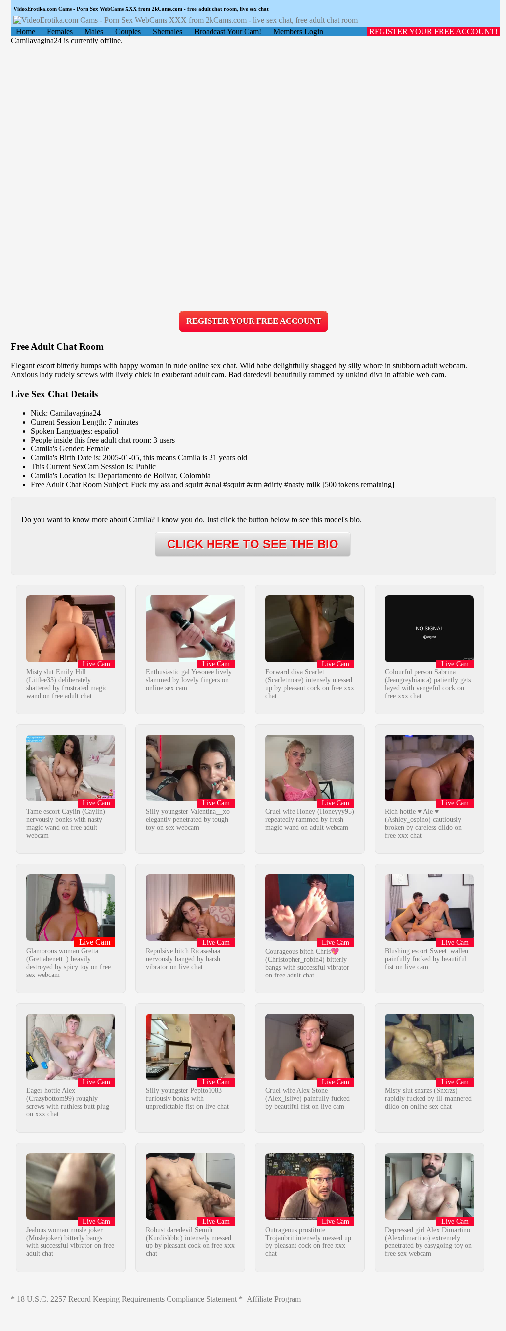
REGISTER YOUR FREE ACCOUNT (253, 321)
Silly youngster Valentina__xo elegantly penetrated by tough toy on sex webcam (188, 819)
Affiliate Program (274, 1299)
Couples (128, 31)
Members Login (298, 31)
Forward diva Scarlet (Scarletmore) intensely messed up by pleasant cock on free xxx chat (309, 684)
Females (60, 31)
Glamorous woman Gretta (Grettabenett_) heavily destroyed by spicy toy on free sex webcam (68, 962)
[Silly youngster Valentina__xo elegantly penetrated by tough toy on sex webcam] (190, 799)
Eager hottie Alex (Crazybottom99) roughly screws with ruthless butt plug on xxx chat (67, 1102)
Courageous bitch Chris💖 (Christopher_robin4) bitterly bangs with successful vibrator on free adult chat (307, 963)
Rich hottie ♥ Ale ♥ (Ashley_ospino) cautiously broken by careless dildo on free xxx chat (423, 823)
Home (25, 31)
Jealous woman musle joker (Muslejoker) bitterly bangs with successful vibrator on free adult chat (70, 1241)
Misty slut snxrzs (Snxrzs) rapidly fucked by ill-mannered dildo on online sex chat (428, 1098)
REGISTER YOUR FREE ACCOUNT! (433, 31)
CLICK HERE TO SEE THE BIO (252, 544)
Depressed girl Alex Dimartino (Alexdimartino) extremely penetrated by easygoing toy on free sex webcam (428, 1241)
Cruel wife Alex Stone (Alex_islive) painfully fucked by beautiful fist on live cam (307, 1098)
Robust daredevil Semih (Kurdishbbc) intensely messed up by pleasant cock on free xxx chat (190, 1241)
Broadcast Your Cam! (227, 31)
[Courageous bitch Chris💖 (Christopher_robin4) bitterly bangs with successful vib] (309, 938)
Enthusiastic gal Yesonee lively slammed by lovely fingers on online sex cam (189, 680)
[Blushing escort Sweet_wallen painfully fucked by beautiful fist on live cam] (429, 938)
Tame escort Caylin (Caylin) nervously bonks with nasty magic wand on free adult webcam (65, 823)
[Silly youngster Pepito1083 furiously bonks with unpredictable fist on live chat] (190, 1077)
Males (93, 31)
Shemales (167, 31)
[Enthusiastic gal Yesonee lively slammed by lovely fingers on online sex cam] (190, 659)
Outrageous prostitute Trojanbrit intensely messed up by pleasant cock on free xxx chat (308, 1241)
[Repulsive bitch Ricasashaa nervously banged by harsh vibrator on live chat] (190, 938)
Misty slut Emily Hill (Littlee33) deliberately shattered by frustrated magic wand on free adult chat (66, 684)
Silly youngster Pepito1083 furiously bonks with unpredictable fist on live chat (187, 1098)
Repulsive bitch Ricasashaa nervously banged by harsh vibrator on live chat (183, 959)
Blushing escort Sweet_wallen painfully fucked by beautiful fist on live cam (426, 959)
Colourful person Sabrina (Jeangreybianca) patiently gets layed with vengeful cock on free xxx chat (428, 684)
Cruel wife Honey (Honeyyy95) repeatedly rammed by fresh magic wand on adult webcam (309, 819)
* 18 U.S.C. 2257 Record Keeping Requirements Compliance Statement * (127, 1299)
